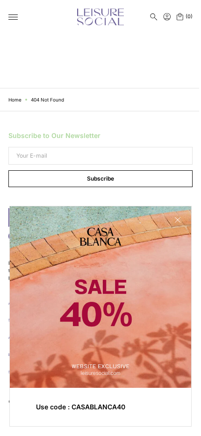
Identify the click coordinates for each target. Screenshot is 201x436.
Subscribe (97, 178)
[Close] (170, 227)
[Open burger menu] (13, 17)
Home (15, 99)
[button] (153, 17)
